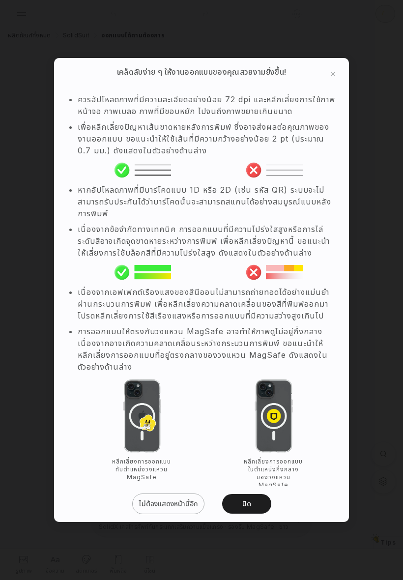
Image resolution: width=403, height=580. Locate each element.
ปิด (246, 503)
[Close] (333, 74)
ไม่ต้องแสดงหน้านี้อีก (168, 503)
